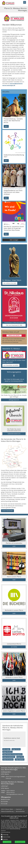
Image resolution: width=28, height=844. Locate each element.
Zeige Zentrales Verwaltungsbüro (12, 754)
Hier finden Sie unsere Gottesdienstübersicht (14, 429)
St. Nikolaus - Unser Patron (11, 280)
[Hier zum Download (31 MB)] (14, 305)
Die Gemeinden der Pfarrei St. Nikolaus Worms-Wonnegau (13, 440)
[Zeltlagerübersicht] (14, 389)
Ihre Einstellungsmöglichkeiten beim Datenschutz (14, 817)
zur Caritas (14, 647)
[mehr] (14, 597)
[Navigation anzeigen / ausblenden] (24, 2)
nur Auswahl (7, 842)
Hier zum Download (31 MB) (14, 325)
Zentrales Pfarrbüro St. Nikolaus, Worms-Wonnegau (12, 783)
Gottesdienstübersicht (14, 433)
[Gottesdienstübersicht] (14, 415)
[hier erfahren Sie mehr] (14, 262)
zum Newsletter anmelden (10, 365)
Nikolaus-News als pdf (10, 332)
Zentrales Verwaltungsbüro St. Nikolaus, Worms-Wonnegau (13, 768)
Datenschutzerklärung (15, 828)
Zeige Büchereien (8, 759)
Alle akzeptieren (20, 842)
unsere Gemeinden (7, 510)
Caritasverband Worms (14, 644)
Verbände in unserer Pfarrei (14, 677)
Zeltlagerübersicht (14, 400)
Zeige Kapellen (19, 759)
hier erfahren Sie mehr (9, 283)
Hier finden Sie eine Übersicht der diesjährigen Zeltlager (14, 396)
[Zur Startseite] (8, 3)
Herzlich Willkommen (12, 25)
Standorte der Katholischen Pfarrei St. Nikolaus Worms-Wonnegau (12, 728)
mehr (14, 546)
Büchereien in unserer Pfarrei (14, 610)
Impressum (3, 830)
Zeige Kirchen (16, 749)
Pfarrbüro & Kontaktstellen (14, 543)
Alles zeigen (6, 749)
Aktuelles (5, 92)
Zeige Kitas (20, 757)
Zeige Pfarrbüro (7, 752)
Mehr (6, 126)
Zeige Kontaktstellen (9, 757)
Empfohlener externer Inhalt (12, 738)
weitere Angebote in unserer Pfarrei (14, 711)
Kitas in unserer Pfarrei (14, 577)
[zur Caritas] (14, 630)
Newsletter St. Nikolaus (11, 349)
